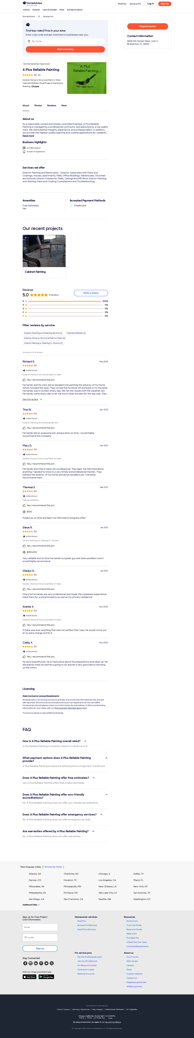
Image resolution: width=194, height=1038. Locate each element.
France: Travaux (63, 1009)
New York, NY (140, 886)
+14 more (35, 86)
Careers (130, 965)
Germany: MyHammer (81, 1009)
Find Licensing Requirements (67, 708)
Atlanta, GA (35, 873)
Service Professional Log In (89, 957)
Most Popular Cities (30, 867)
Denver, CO (35, 880)
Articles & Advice (74, 10)
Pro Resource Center (87, 965)
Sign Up (165, 3)
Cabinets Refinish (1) (76, 333)
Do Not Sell (99, 1017)
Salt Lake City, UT (108, 892)
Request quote (148, 26)
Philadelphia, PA (37, 892)
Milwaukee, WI (36, 886)
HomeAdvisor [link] (29, 16)
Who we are (132, 961)
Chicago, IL (105, 873)
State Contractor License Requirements (41, 696)
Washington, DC (142, 899)
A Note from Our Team (137, 942)
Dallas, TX (138, 873)
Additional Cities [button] (30, 905)
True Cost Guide (134, 925)
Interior (26, 10)
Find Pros (81, 921)
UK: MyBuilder (131, 1009)
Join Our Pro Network (87, 961)
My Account (132, 921)
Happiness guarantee (136, 982)
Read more (28, 135)
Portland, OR (70, 892)
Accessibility (110, 1017)
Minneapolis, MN (72, 886)
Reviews (51, 105)
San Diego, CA (36, 899)
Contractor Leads (85, 969)
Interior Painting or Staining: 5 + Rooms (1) (43, 343)
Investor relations (135, 974)
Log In (150, 3)
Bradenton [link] (48, 16)
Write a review (91, 293)
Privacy (82, 1017)
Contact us (132, 978)
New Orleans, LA (108, 886)
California (89, 1017)
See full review (30, 399)
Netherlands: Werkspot (114, 1009)
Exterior (36, 10)
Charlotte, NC (71, 873)
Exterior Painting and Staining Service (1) (43, 333)
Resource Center (134, 929)
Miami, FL (138, 880)
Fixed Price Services (86, 929)
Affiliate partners (134, 986)
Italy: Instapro (97, 1009)
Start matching (65, 49)
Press (129, 969)
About (26, 105)
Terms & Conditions (113, 1022)
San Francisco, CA (73, 899)
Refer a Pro (132, 934)
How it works (132, 957)
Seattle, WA (105, 899)
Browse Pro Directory (87, 925)
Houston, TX (70, 880)
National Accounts (85, 974)
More (62, 10)
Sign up (40, 948)
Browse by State (53, 866)
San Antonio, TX (141, 892)
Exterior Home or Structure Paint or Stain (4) (44, 338)
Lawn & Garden (50, 10)
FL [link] (39, 16)
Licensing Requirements (137, 946)
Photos (38, 105)
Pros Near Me (133, 938)
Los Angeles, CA (107, 880)
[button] (44, 256)
